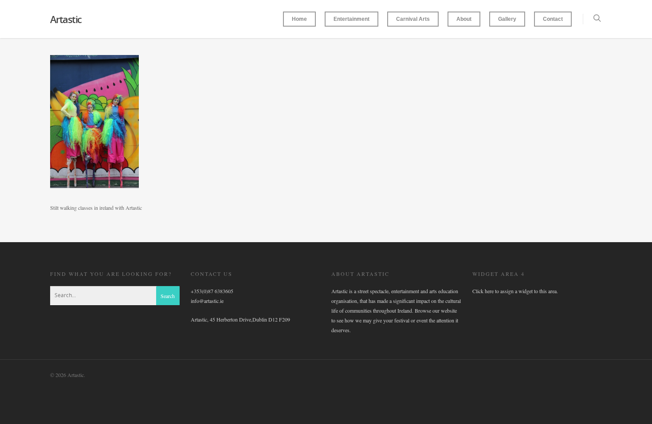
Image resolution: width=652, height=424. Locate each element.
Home (299, 19)
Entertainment (351, 19)
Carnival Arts (413, 19)
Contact (553, 19)
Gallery (507, 19)
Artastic (66, 19)
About (463, 19)
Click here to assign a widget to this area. (515, 290)
